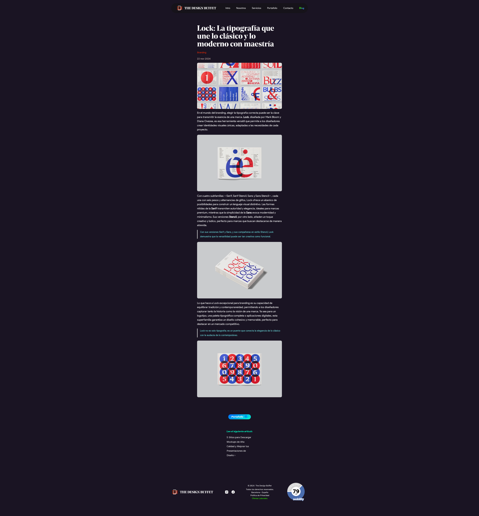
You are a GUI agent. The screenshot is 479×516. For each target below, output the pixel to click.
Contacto (288, 8)
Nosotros (241, 8)
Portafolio (272, 8)
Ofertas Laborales (260, 498)
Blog (301, 8)
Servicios (256, 8)
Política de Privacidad (259, 495)
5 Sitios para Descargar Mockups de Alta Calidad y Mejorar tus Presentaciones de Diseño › (239, 446)
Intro (228, 8)
